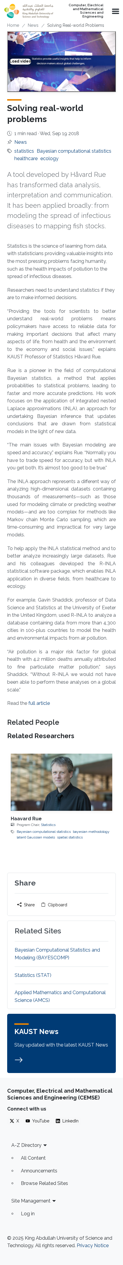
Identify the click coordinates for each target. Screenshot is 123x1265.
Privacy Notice (93, 1245)
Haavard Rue (26, 819)
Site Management (30, 1201)
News (33, 25)
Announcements (39, 1171)
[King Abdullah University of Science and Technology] (29, 11)
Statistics (48, 825)
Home (13, 25)
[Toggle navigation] (114, 11)
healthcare (26, 158)
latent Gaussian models (36, 837)
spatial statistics (70, 837)
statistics (24, 151)
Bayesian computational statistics (74, 151)
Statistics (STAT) (33, 975)
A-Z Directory (26, 1145)
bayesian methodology (91, 832)
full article (39, 703)
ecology (49, 158)
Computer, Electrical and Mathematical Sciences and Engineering (86, 11)
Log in (28, 1213)
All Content (33, 1158)
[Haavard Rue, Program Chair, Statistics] (61, 782)
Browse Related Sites (44, 1183)
